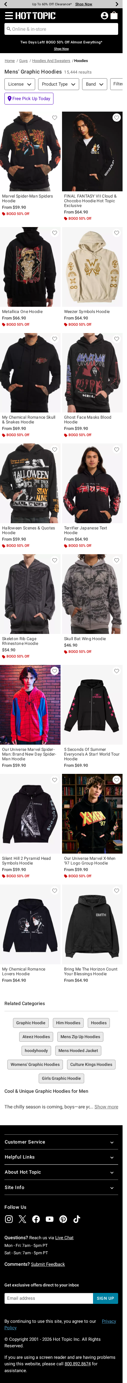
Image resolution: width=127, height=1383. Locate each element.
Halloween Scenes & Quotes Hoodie (28, 530)
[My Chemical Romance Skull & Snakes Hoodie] (30, 373)
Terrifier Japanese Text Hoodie (86, 530)
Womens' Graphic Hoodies (35, 1064)
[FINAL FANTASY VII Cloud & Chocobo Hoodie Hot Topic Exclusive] (92, 151)
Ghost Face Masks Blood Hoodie (88, 419)
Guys (23, 60)
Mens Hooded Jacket (78, 1050)
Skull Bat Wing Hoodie (85, 638)
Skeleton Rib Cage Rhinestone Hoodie (20, 641)
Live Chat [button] (64, 1237)
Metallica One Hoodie (22, 311)
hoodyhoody (36, 1050)
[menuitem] (114, 15)
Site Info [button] (14, 1187)
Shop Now (80, 4)
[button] (7, 15)
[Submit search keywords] (8, 29)
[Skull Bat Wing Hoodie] (92, 594)
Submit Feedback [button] (48, 1264)
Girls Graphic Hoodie (61, 1078)
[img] (8, 1219)
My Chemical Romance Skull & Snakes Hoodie (29, 419)
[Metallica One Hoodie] (30, 267)
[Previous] (5, 4)
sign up (105, 1298)
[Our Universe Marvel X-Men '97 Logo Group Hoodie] (92, 814)
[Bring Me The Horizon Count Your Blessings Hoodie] (92, 924)
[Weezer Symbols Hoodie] (92, 267)
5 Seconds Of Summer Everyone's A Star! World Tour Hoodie (92, 754)
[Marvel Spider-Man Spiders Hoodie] (30, 151)
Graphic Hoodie (30, 1022)
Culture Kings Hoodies (91, 1064)
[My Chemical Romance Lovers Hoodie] (30, 924)
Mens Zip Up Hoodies (80, 1036)
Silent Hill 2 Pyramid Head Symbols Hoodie (26, 860)
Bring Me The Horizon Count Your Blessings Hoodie (91, 971)
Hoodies (99, 1022)
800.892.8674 (78, 1363)
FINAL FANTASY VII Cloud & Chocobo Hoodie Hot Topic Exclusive (90, 201)
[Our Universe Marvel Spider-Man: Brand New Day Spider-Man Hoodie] (30, 705)
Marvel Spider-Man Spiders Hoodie (27, 198)
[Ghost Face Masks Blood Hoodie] (92, 373)
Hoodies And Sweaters (51, 60)
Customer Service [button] (25, 1142)
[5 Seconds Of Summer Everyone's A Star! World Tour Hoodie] (92, 705)
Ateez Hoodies (36, 1036)
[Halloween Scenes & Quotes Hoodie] (30, 483)
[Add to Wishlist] (55, 117)
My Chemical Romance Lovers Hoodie (23, 971)
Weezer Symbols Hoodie (87, 311)
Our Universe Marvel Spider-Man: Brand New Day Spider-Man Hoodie (29, 754)
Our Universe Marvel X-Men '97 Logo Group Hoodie (90, 860)
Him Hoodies (68, 1022)
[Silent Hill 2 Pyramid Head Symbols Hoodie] (30, 814)
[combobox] (61, 29)
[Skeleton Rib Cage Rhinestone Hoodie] (30, 594)
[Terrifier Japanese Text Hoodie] (92, 483)
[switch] (28, 99)
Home (10, 60)
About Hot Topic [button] (23, 1172)
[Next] (117, 4)
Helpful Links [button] (20, 1157)
